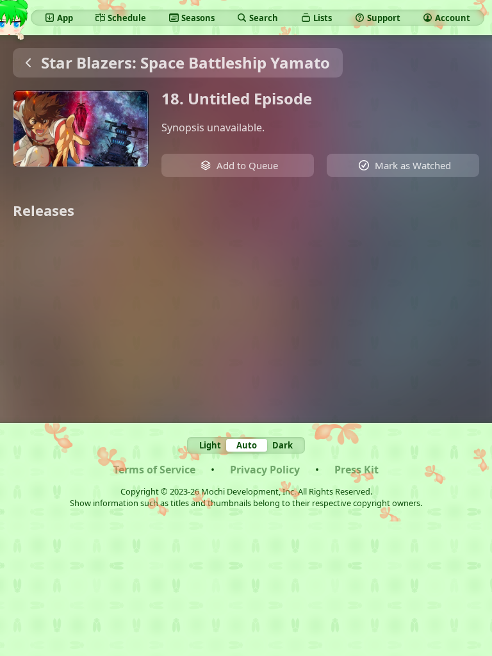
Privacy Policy (265, 470)
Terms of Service (154, 470)
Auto (246, 445)
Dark (282, 445)
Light (210, 445)
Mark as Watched (413, 165)
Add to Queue (247, 165)
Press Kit (356, 470)
